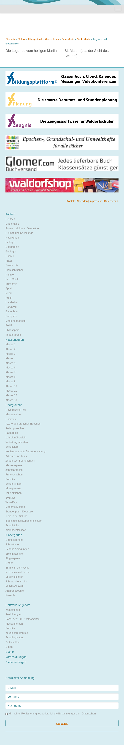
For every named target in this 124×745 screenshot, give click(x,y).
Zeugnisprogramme (16, 633)
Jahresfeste (68, 39)
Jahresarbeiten (14, 469)
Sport (8, 288)
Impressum (96, 201)
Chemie (10, 256)
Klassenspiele (13, 465)
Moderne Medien (15, 507)
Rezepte (10, 595)
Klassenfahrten (14, 623)
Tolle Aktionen (13, 493)
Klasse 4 (10, 358)
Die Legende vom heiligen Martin (31, 51)
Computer (11, 316)
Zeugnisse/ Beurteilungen (20, 460)
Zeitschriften (12, 642)
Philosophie (12, 330)
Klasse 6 (10, 367)
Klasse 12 (11, 395)
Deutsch (10, 219)
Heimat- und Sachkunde (19, 233)
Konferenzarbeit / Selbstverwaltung (25, 451)
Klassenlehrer (52, 39)
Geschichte (11, 265)
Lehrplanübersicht (15, 437)
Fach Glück (12, 279)
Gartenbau (11, 311)
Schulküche (12, 525)
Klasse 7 (10, 372)
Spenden (82, 201)
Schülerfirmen (13, 483)
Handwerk (11, 307)
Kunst (8, 297)
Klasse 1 (10, 344)
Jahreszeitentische (16, 581)
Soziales (10, 497)
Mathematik (12, 223)
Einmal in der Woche (17, 567)
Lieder (9, 563)
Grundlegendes (14, 539)
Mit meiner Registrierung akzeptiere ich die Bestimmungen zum (52, 713)
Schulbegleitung (14, 637)
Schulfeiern (12, 446)
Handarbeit (11, 302)
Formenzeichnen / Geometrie (22, 228)
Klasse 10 (11, 386)
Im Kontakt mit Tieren (17, 572)
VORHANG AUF (15, 586)
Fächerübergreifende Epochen (23, 423)
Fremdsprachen (14, 270)
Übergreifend (35, 39)
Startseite (10, 39)
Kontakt (71, 201)
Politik (9, 325)
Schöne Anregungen (17, 549)
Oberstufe (11, 419)
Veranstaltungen (15, 657)
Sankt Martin (84, 39)
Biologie (10, 242)
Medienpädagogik (15, 320)
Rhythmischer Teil (15, 409)
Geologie (10, 251)
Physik (9, 260)
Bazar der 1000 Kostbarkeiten (22, 619)
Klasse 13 (11, 400)
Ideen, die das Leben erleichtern (23, 520)
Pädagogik (11, 432)
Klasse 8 (10, 377)
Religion (10, 274)
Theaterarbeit (13, 334)
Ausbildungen (13, 614)
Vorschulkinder (14, 576)
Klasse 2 (10, 349)
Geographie (12, 246)
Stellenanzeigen (15, 662)
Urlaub (9, 646)
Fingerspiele (12, 558)
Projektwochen (14, 474)
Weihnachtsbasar (15, 530)
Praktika (10, 479)
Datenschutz (111, 201)
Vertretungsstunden (16, 442)
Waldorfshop (12, 609)
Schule (22, 39)
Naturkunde (12, 237)
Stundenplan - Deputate (19, 511)
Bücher (10, 651)
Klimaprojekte (13, 488)
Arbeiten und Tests (16, 456)
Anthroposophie (14, 428)
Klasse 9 (10, 381)
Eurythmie (11, 283)
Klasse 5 (10, 363)
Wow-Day (11, 502)
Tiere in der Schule (16, 516)
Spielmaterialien (14, 553)
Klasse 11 (11, 390)
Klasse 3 (10, 353)
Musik (8, 293)
